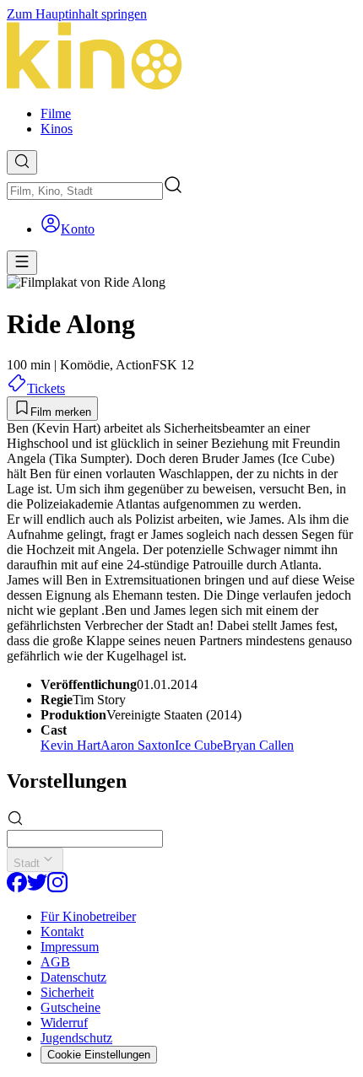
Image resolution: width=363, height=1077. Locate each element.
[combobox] (85, 191)
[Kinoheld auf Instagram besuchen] (57, 887)
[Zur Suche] (22, 162)
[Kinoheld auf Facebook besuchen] (17, 887)
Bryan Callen (258, 745)
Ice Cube (199, 745)
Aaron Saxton (137, 745)
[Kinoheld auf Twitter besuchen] (37, 887)
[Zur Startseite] (181, 57)
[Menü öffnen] (22, 262)
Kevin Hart (70, 745)
